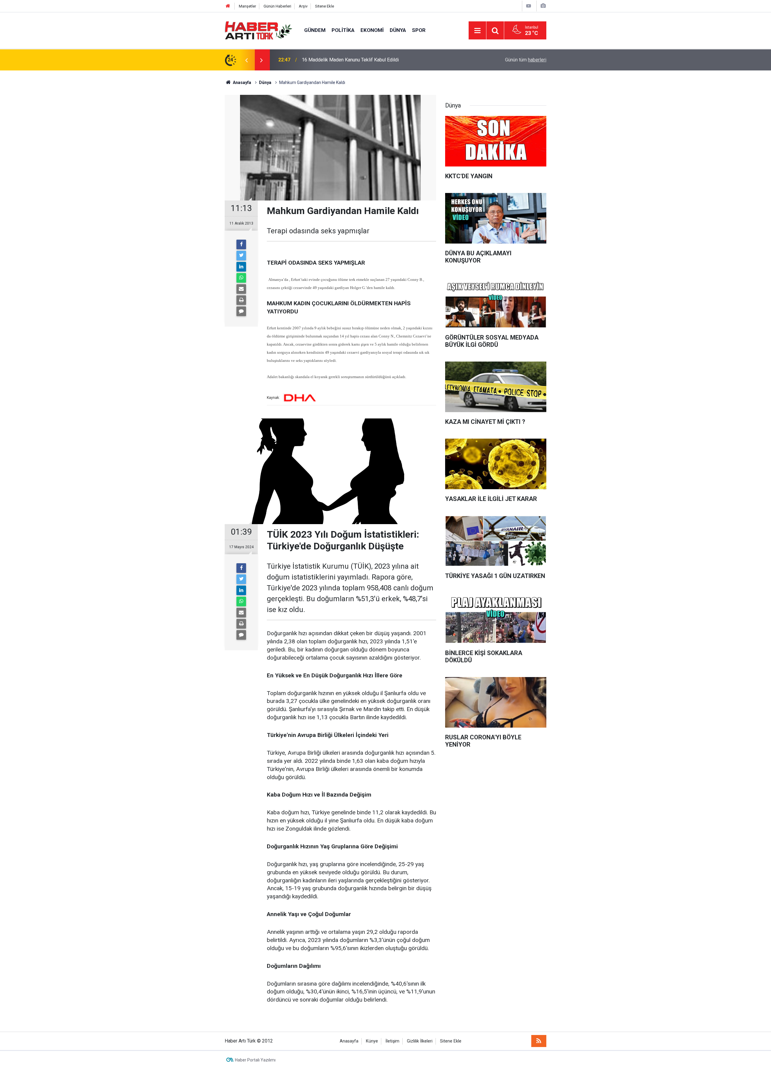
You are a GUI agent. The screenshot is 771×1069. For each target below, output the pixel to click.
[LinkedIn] (241, 267)
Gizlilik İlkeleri (419, 1041)
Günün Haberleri (277, 6)
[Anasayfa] (228, 6)
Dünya (398, 30)
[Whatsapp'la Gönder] (241, 278)
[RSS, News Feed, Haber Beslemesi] (538, 1041)
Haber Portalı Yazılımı (255, 1060)
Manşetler (247, 6)
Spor (419, 30)
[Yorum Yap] (241, 311)
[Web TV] (528, 6)
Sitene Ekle (324, 6)
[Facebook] (241, 244)
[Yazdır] (241, 300)
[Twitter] (241, 255)
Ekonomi (372, 30)
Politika (343, 30)
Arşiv (303, 6)
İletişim (392, 1041)
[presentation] (246, 60)
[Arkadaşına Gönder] (241, 289)
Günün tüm (525, 60)
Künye (372, 1041)
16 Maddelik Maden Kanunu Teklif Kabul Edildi (350, 60)
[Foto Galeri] (543, 6)
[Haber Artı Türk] (258, 30)
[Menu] (477, 30)
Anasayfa (349, 1041)
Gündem (315, 30)
